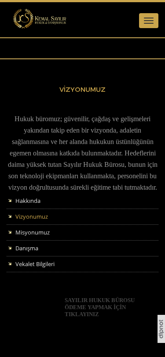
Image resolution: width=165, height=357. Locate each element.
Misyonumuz (32, 232)
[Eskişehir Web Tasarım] (161, 340)
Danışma (26, 248)
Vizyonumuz (31, 216)
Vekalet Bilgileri (35, 264)
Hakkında (27, 201)
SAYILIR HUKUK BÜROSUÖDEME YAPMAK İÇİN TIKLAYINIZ (100, 307)
